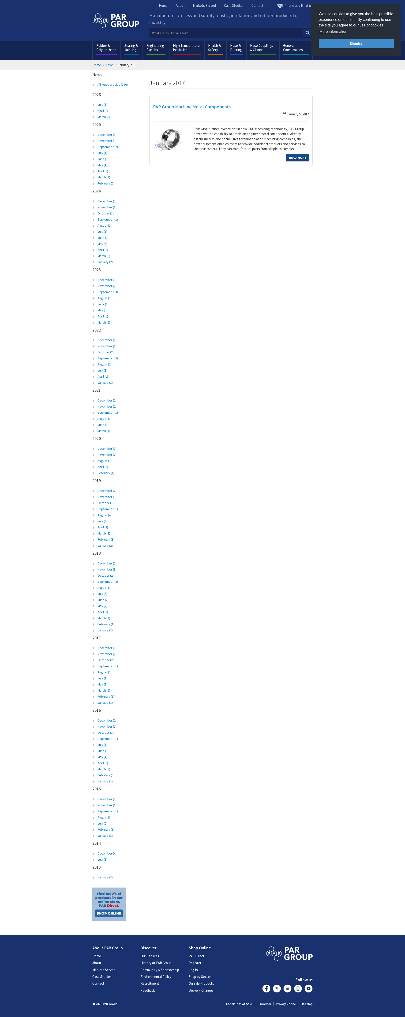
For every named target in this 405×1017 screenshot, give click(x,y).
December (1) (107, 135)
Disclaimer (264, 1004)
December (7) (107, 648)
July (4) (102, 594)
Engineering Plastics (155, 47)
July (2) (102, 521)
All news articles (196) (113, 84)
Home (163, 5)
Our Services (150, 956)
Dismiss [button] (356, 43)
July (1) (102, 105)
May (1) (102, 165)
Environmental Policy (156, 976)
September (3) (108, 292)
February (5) (106, 775)
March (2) (104, 117)
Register (195, 963)
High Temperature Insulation (186, 47)
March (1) (104, 177)
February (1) (106, 473)
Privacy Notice (286, 1004)
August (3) (105, 298)
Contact (257, 5)
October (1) (106, 213)
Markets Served (204, 5)
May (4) (102, 244)
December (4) (107, 853)
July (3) (102, 370)
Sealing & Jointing (131, 47)
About (180, 5)
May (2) (102, 606)
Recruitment (150, 983)
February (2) (106, 183)
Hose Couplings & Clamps (261, 47)
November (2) (107, 286)
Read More (297, 157)
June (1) (103, 238)
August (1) (105, 225)
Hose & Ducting (236, 47)
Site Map (306, 1004)
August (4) (105, 515)
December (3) (107, 201)
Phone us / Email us (299, 5)
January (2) (105, 262)
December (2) (107, 400)
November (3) (107, 141)
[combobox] (231, 33)
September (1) (108, 219)
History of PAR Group (156, 963)
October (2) (106, 352)
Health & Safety (214, 47)
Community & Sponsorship (160, 970)
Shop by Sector (200, 976)
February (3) (106, 539)
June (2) (103, 600)
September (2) (108, 147)
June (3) (103, 159)
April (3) (103, 612)
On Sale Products (201, 983)
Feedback (148, 990)
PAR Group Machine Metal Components (192, 107)
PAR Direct (196, 956)
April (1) (103, 111)
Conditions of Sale (239, 1004)
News (109, 65)
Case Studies (233, 5)
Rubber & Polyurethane (106, 47)
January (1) (105, 382)
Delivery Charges (201, 990)
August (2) (105, 364)
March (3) (104, 256)
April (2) (103, 467)
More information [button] (333, 31)
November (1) (107, 207)
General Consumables (293, 47)
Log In (193, 970)
